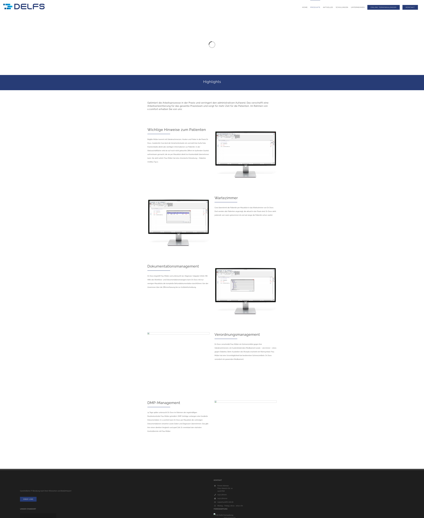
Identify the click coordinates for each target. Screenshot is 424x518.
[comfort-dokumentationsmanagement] (246, 265)
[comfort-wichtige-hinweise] (246, 128)
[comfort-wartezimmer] (178, 196)
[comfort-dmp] (246, 401)
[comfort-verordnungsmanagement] (178, 333)
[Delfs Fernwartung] (223, 515)
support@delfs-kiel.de (225, 502)
